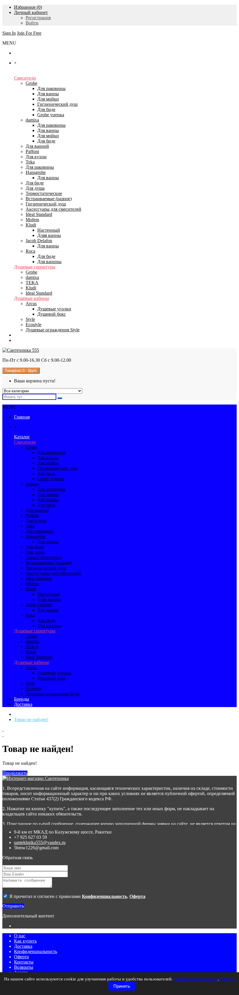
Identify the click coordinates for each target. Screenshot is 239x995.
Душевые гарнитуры (34, 266)
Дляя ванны (49, 235)
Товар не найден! (31, 719)
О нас (19, 935)
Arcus (31, 303)
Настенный (48, 230)
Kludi (31, 224)
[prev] (119, 729)
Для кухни (36, 156)
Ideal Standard (39, 214)
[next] (119, 734)
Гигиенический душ (57, 104)
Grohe (31, 83)
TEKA (32, 282)
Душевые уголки (54, 308)
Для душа (35, 188)
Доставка (23, 946)
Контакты (24, 961)
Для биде (46, 109)
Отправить (13, 905)
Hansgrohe (36, 172)
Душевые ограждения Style (53, 329)
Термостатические (44, 193)
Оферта (21, 956)
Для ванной (37, 146)
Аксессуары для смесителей (53, 209)
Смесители (25, 77)
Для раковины (51, 88)
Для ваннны (49, 261)
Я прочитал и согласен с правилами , (76, 896)
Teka (30, 161)
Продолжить (14, 773)
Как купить (25, 940)
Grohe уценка (50, 114)
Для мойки (48, 98)
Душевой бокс (51, 314)
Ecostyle (33, 324)
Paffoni (32, 151)
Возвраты (23, 967)
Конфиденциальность (35, 951)
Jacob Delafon (39, 240)
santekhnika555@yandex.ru (40, 842)
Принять (121, 986)
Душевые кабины (31, 298)
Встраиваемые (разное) (49, 198)
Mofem (32, 219)
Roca (30, 251)
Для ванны (48, 93)
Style (30, 319)
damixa (32, 119)
